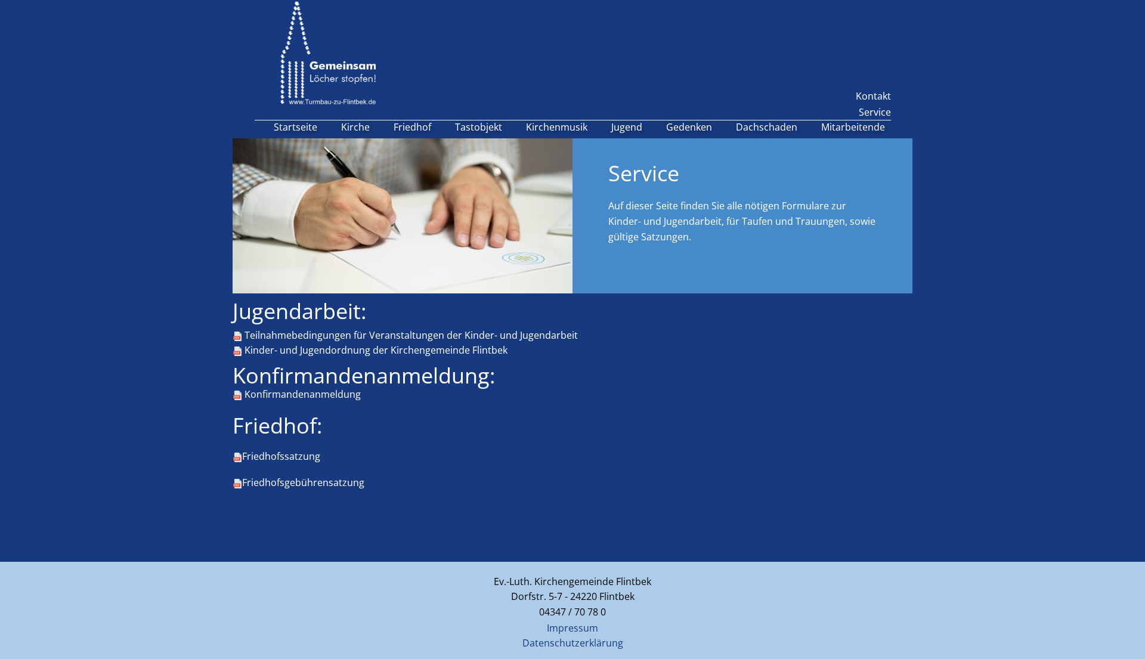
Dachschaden (766, 127)
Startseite (295, 127)
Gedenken (689, 127)
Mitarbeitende (853, 127)
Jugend (626, 127)
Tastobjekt (478, 127)
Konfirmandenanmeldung (301, 394)
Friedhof (412, 127)
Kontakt (873, 96)
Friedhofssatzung (281, 456)
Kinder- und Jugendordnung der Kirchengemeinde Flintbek (374, 350)
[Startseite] (328, 52)
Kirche (355, 127)
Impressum (572, 628)
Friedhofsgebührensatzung (303, 482)
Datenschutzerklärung (572, 642)
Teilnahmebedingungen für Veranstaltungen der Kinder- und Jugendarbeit (410, 335)
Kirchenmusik (556, 127)
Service (875, 112)
